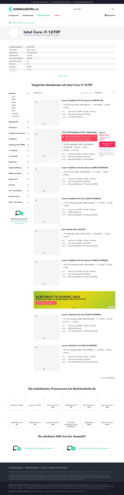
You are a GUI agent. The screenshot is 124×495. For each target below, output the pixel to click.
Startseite (10, 23)
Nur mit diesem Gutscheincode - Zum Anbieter (78, 139)
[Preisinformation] (110, 135)
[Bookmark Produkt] (36, 102)
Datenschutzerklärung (32, 468)
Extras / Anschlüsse (16, 202)
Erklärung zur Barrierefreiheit (58, 468)
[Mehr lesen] (62, 76)
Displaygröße (13, 122)
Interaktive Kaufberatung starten (94, 448)
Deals (58, 15)
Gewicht (12, 185)
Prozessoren (31, 23)
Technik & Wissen (43, 15)
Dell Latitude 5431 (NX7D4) (74, 229)
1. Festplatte (13, 150)
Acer (13, 97)
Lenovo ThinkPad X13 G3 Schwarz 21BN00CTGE (82, 100)
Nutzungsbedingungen (16, 468)
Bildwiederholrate (15, 173)
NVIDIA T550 (72, 212)
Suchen (113, 9)
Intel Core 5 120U (17, 405)
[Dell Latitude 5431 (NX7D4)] (47, 242)
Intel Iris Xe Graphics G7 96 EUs (79, 114)
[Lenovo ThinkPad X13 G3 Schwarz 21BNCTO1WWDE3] (47, 180)
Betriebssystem (14, 196)
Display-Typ (13, 162)
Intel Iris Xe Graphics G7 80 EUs (79, 157)
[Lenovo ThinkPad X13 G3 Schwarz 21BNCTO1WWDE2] (47, 273)
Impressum (43, 468)
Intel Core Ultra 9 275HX (107, 423)
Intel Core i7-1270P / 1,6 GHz (78, 111)
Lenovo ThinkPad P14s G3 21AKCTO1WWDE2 (81, 314)
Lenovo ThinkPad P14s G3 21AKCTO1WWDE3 (81, 198)
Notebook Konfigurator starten (39, 448)
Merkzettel (111, 15)
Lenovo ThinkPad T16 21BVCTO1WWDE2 (79, 345)
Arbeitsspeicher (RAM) (17, 145)
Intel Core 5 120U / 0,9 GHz (77, 154)
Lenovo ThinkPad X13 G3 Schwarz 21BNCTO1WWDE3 (85, 168)
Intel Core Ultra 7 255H (89, 406)
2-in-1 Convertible (15, 191)
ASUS (14, 108)
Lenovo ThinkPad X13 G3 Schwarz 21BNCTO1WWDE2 (85, 260)
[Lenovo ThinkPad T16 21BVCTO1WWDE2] (47, 358)
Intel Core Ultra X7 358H (52, 423)
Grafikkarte (13, 139)
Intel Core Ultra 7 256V (107, 406)
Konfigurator (14, 15)
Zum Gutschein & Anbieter (107, 144)
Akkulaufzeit (13, 179)
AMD (13, 99)
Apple (14, 102)
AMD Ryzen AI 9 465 (16, 423)
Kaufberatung (28, 15)
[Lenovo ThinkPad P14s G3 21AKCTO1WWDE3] (47, 211)
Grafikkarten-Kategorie (17, 133)
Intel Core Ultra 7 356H (53, 406)
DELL (13, 111)
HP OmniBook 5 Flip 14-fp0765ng (82, 132)
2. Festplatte (13, 156)
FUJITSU (15, 113)
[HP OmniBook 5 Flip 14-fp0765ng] (47, 145)
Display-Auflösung (15, 168)
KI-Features (13, 127)
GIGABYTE (15, 116)
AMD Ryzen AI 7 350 (34, 423)
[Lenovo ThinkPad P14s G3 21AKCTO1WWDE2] (47, 327)
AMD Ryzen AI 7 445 (71, 406)
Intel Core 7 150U (35, 405)
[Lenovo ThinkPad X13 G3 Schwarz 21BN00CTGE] (47, 113)
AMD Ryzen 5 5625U (89, 423)
